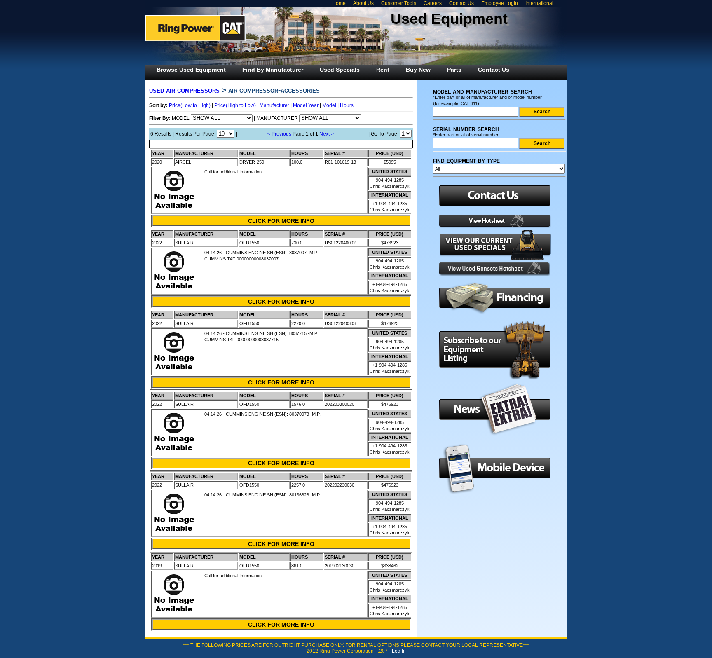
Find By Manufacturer (272, 69)
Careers (433, 3)
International (539, 3)
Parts (454, 69)
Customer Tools (398, 3)
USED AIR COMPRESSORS (184, 90)
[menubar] (333, 69)
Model (329, 105)
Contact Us (461, 3)
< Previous (279, 134)
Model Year (306, 105)
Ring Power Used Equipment (195, 28)
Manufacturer (274, 105)
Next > (326, 134)
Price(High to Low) (235, 105)
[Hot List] (492, 226)
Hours (347, 105)
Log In (399, 651)
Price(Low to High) (190, 105)
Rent (382, 69)
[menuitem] (191, 69)
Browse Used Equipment (191, 69)
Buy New (418, 69)
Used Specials (340, 69)
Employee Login (499, 3)
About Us (363, 3)
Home (339, 3)
